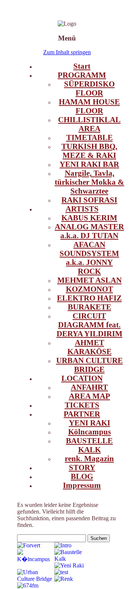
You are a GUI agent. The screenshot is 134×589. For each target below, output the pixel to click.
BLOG (82, 476)
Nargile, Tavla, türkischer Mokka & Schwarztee (89, 182)
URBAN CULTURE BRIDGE (89, 364)
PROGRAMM (82, 75)
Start (81, 66)
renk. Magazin (89, 458)
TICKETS (82, 405)
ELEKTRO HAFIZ (89, 298)
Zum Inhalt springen (67, 52)
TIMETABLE (89, 137)
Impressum (82, 485)
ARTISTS (82, 208)
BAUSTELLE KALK (89, 445)
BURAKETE (89, 306)
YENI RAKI (89, 422)
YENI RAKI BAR (89, 164)
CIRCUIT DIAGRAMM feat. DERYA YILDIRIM (89, 324)
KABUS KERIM (89, 217)
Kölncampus (89, 431)
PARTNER (82, 414)
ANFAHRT (89, 387)
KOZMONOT (89, 289)
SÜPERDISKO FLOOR (89, 88)
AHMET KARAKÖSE (89, 347)
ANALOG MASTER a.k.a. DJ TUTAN (89, 231)
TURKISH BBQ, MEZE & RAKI (89, 150)
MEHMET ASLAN (89, 280)
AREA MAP (89, 396)
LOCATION (82, 378)
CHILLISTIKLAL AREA (89, 124)
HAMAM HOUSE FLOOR (89, 106)
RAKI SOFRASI (89, 199)
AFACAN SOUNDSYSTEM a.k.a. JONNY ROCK (89, 257)
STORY (82, 467)
